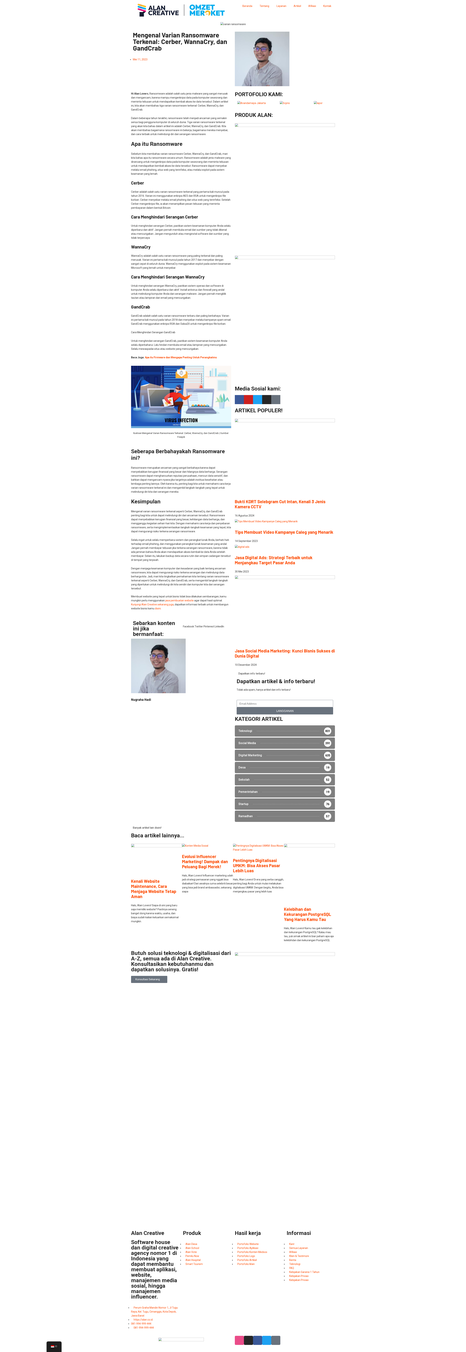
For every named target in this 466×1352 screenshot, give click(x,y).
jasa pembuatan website (179, 600)
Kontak (327, 6)
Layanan (281, 6)
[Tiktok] (275, 399)
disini (158, 608)
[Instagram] (266, 399)
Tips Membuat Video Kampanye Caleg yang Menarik (284, 532)
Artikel (297, 6)
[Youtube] (248, 399)
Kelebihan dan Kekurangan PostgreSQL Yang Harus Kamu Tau (307, 914)
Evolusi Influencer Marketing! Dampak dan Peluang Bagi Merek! (205, 861)
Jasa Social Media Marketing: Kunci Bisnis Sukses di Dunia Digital (285, 653)
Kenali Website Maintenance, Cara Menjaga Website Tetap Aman (153, 888)
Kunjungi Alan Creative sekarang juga (152, 604)
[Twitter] (257, 399)
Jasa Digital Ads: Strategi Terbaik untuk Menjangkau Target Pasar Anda (274, 560)
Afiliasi (312, 6)
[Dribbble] (239, 1340)
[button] (188, 624)
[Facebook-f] (239, 399)
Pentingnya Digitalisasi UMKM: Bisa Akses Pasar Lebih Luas (256, 865)
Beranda (247, 6)
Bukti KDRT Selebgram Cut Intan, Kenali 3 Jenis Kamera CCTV (280, 504)
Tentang (264, 6)
